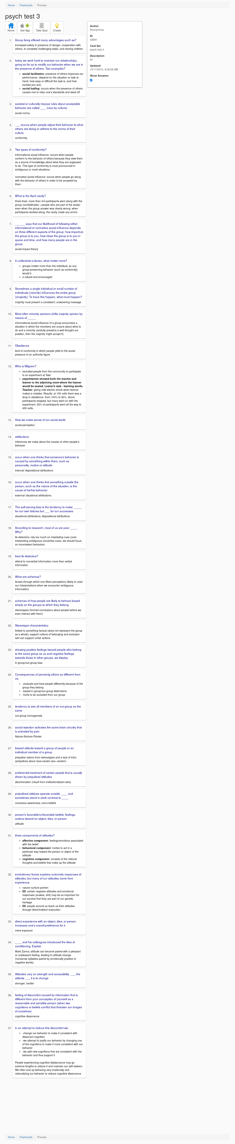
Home (11, 5)
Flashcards (26, 5)
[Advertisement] (117, 123)
